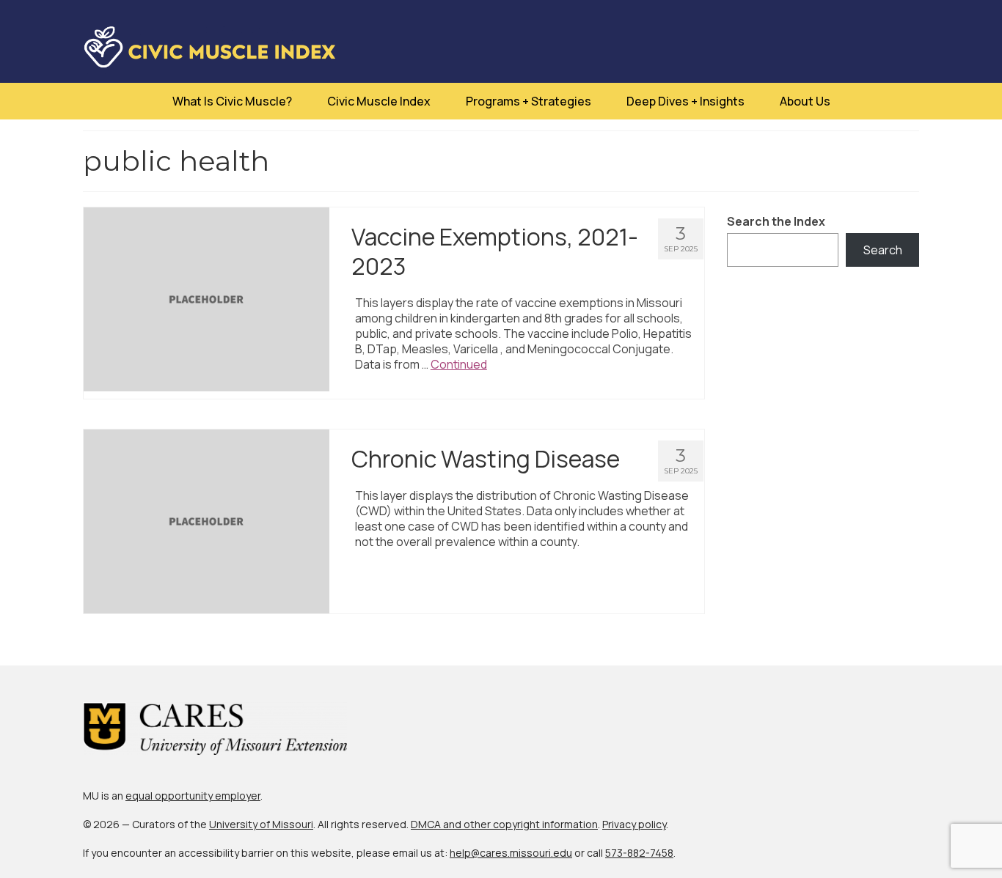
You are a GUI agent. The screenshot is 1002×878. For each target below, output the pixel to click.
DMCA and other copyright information (504, 824)
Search (882, 250)
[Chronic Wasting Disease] (206, 520)
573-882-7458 (639, 853)
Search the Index (776, 221)
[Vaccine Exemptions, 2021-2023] (206, 298)
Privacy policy (634, 824)
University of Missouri (261, 824)
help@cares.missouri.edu (511, 853)
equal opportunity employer (192, 796)
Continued (459, 364)
